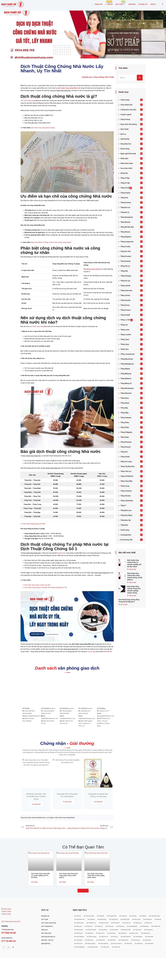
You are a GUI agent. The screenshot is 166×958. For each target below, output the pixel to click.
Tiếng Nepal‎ (124, 403)
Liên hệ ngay (92, 651)
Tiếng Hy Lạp (125, 281)
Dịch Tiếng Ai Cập (116, 946)
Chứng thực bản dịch (128, 109)
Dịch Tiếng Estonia (111, 933)
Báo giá (110, 3)
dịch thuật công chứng (37, 326)
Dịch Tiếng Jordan (109, 926)
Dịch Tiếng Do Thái (100, 933)
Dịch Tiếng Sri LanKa (103, 922)
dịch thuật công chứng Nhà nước (34, 817)
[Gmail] (13, 948)
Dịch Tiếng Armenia (100, 940)
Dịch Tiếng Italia (91, 919)
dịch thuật (62, 553)
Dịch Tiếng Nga (133, 915)
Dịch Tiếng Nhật (100, 915)
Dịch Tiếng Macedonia (123, 940)
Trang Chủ (98, 4)
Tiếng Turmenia (126, 491)
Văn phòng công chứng (91, 269)
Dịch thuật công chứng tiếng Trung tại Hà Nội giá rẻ (129, 601)
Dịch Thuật (109, 77)
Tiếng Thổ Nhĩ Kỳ (126, 476)
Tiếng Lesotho (125, 334)
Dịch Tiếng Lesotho (133, 933)
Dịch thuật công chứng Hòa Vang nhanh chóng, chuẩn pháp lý (134, 576)
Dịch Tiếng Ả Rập (149, 936)
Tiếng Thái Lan (125, 471)
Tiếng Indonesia (126, 290)
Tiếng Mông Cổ (126, 383)
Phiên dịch (124, 158)
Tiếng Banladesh (126, 217)
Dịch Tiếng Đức (142, 915)
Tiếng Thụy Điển (126, 481)
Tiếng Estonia (125, 261)
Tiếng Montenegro (127, 388)
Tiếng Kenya (125, 305)
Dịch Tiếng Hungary (102, 919)
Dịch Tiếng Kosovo (89, 940)
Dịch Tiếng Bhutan (147, 940)
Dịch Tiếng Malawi (78, 940)
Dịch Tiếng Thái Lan (103, 936)
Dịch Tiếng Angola (137, 929)
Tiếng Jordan (125, 295)
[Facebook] (3, 947)
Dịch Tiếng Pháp (123, 915)
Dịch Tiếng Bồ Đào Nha (79, 919)
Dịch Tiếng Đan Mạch (79, 922)
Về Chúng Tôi (142, 4)
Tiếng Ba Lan (125, 207)
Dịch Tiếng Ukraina (147, 919)
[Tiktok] (8, 947)
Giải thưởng (124, 139)
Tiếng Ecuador (125, 256)
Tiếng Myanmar (126, 393)
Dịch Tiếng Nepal (89, 933)
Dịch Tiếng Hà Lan (126, 922)
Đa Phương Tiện (126, 540)
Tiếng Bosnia (125, 232)
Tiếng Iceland (125, 285)
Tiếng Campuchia (126, 241)
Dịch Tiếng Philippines (79, 936)
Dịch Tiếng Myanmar (145, 933)
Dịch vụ (123, 134)
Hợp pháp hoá (125, 144)
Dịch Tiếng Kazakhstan (90, 943)
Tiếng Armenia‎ (125, 202)
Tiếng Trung (124, 486)
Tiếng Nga (124, 408)
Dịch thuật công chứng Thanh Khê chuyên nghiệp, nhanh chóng (134, 590)
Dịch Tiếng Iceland (136, 919)
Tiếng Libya (124, 344)
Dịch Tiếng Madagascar (79, 946)
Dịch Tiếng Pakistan (78, 929)
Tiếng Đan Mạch (126, 515)
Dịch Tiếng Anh (77, 915)
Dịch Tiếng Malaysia (138, 936)
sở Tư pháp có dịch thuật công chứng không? (60, 817)
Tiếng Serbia (125, 456)
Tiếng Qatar (124, 437)
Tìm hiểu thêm (36, 804)
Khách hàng (124, 149)
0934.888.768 (107, 651)
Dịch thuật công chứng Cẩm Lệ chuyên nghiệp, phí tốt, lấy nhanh (134, 563)
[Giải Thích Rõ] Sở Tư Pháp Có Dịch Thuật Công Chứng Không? (51, 242)
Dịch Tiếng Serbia (114, 929)
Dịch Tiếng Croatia (105, 946)
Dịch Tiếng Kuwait (78, 943)
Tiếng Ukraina (125, 496)
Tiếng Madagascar (127, 364)
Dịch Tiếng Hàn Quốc (112, 915)
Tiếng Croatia (125, 246)
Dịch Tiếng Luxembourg (116, 943)
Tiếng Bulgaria (125, 237)
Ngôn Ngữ (131, 4)
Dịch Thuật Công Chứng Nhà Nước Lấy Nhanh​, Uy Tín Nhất (62, 68)
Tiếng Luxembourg (127, 354)
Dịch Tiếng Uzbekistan (103, 943)
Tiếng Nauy (124, 398)
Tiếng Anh (124, 197)
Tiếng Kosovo (125, 310)
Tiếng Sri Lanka (126, 461)
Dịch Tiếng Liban (99, 926)
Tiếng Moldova (125, 378)
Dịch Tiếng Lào (114, 936)
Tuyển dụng (124, 530)
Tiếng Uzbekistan (126, 500)
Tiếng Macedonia (126, 359)
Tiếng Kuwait (125, 315)
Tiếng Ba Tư (124, 212)
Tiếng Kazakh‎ (125, 300)
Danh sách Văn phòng (128, 124)
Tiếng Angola (125, 193)
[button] (162, 4)
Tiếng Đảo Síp (125, 520)
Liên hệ (152, 4)
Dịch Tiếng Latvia (78, 926)
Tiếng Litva (124, 349)
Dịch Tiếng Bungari (113, 919)
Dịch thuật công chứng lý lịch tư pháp (43, 128)
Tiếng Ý (123, 505)
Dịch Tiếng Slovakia (125, 919)
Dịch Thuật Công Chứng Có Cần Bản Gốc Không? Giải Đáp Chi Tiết (45, 587)
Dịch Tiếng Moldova (148, 929)
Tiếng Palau (124, 422)
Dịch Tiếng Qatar (138, 943)
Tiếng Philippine (126, 432)
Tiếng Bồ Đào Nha (127, 227)
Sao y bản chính (126, 168)
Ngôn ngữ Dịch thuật (128, 153)
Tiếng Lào (124, 325)
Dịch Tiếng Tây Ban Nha (154, 915)
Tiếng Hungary (125, 276)
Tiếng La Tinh (126, 320)
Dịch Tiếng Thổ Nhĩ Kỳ (91, 929)
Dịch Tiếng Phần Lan (91, 922)
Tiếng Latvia (124, 329)
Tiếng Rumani (125, 447)
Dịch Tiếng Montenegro (93, 946)
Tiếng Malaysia (125, 373)
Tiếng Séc (124, 452)
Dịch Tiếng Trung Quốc (89, 915)
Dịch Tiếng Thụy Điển (125, 929)
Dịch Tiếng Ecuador (135, 940)
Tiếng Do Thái (125, 251)
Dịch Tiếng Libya (88, 926)
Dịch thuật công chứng (28, 100)
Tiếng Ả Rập (124, 178)
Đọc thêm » (34, 882)
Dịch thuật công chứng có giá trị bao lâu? (37, 585)
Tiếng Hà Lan (125, 266)
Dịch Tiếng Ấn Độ (112, 940)
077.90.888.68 (8, 941)
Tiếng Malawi (125, 369)
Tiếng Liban (124, 339)
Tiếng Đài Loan (126, 510)
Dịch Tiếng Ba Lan (138, 922)
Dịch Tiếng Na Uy (120, 926)
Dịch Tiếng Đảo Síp (155, 926)
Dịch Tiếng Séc (158, 919)
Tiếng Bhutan (125, 222)
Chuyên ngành (125, 114)
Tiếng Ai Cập (125, 183)
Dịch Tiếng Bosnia (123, 933)
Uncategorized (125, 535)
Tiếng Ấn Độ (126, 188)
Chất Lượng (124, 100)
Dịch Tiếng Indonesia (91, 936)
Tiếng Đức (124, 525)
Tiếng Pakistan (125, 417)
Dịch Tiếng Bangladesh (132, 926)
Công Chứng (98, 77)
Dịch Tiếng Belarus (144, 926)
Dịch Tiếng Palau (128, 943)
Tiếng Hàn (124, 271)
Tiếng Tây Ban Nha (127, 466)
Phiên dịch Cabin (126, 163)
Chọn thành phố (126, 105)
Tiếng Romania (126, 442)
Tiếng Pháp (124, 427)
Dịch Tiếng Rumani (78, 933)
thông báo (124, 173)
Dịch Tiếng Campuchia (126, 936)
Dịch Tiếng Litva (148, 922)
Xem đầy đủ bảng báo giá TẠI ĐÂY (34, 524)
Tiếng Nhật (124, 413)
